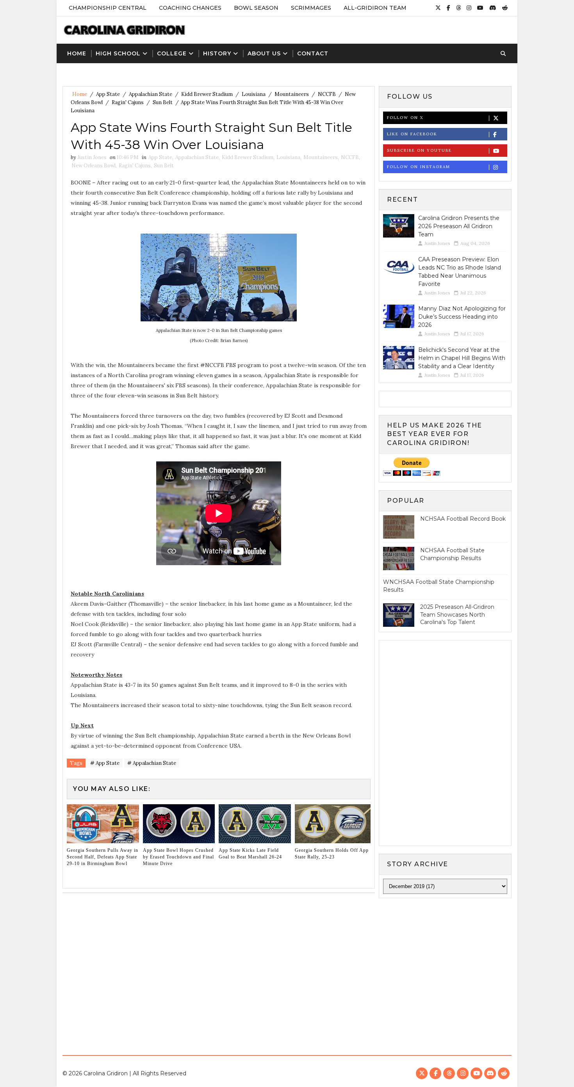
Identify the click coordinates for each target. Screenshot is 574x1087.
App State (108, 94)
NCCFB (327, 94)
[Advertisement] (287, 971)
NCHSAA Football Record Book (463, 518)
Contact (312, 53)
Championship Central (107, 7)
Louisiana (254, 94)
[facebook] (448, 8)
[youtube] (480, 8)
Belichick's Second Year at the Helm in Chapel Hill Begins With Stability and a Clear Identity (461, 358)
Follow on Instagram (418, 166)
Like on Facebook (412, 134)
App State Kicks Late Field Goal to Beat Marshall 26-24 (250, 854)
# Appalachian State (151, 763)
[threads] (458, 8)
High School (118, 53)
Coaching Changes (190, 7)
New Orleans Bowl (93, 165)
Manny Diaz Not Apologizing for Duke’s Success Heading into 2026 (462, 316)
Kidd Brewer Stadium (207, 94)
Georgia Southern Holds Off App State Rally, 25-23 (332, 854)
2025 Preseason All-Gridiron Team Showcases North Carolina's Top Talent (457, 614)
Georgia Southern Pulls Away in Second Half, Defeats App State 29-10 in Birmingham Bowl (102, 857)
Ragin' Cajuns (128, 102)
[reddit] (505, 8)
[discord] (492, 8)
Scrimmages (311, 7)
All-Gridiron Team (375, 7)
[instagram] (469, 8)
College (172, 53)
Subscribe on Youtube (419, 150)
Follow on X (405, 117)
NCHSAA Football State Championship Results (452, 554)
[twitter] (438, 8)
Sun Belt (163, 102)
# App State (104, 763)
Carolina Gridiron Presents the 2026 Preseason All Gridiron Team (458, 226)
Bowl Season (256, 7)
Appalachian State (150, 94)
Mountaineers (292, 94)
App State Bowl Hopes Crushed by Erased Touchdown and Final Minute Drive (178, 857)
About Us (264, 53)
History (217, 53)
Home (76, 53)
